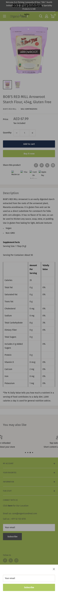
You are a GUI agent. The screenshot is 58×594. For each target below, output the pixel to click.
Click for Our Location (15, 505)
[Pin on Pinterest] (42, 165)
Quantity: (7, 132)
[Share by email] (53, 165)
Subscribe (29, 587)
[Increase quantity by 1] (32, 133)
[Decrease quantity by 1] (17, 133)
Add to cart (29, 144)
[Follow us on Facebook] (5, 560)
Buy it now (29, 153)
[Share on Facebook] (36, 165)
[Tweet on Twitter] (47, 165)
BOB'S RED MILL (9, 109)
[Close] (54, 569)
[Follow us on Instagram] (16, 560)
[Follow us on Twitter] (11, 560)
